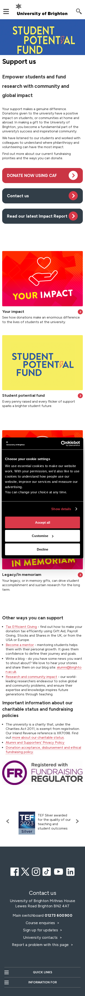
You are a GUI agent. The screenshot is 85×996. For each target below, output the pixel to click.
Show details (61, 509)
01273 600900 (58, 915)
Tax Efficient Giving (21, 627)
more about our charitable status (38, 737)
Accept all (42, 522)
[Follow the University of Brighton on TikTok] (46, 871)
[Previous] (8, 821)
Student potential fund (23, 395)
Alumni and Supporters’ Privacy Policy (35, 742)
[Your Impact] (42, 278)
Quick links (42, 972)
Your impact (13, 311)
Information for (42, 982)
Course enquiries (41, 923)
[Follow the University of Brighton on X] (25, 871)
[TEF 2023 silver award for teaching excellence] (27, 823)
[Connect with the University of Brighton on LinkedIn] (70, 871)
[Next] (76, 821)
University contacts (40, 937)
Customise (40, 536)
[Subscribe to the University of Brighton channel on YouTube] (58, 871)
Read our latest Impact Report (37, 216)
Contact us (18, 195)
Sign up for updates (41, 930)
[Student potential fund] (42, 362)
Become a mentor (20, 645)
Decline (42, 549)
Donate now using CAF (32, 175)
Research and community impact (31, 677)
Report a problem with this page (41, 944)
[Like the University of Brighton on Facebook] (14, 871)
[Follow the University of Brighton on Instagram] (36, 871)
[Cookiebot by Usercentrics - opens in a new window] (61, 443)
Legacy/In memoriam (21, 574)
